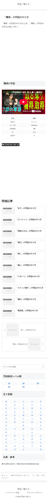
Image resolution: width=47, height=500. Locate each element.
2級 (23, 383)
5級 (23, 387)
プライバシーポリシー (35, 492)
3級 (38, 383)
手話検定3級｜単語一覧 (11, 144)
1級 (9, 383)
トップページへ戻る (12, 492)
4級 (9, 387)
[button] (43, 366)
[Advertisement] (23, 54)
